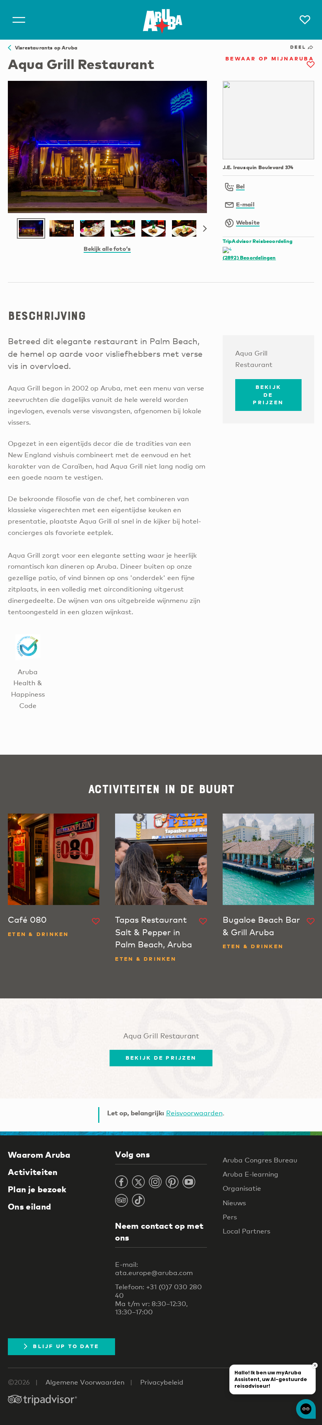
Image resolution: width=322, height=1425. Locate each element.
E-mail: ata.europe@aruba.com (154, 1268)
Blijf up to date (66, 1346)
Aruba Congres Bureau (260, 1160)
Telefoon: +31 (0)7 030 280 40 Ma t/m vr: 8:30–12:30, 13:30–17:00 (158, 1299)
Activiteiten (33, 1172)
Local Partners (246, 1231)
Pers (230, 1217)
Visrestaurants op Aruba (44, 47)
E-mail (245, 204)
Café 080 (27, 919)
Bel (240, 186)
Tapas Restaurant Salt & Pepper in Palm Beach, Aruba (153, 931)
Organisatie (242, 1188)
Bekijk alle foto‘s (107, 248)
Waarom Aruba (39, 1154)
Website (248, 222)
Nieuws (234, 1203)
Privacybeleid (161, 1382)
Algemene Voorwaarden (85, 1382)
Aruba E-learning (250, 1174)
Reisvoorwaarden (194, 1113)
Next (205, 229)
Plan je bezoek (37, 1189)
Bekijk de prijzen (268, 394)
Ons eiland (29, 1206)
